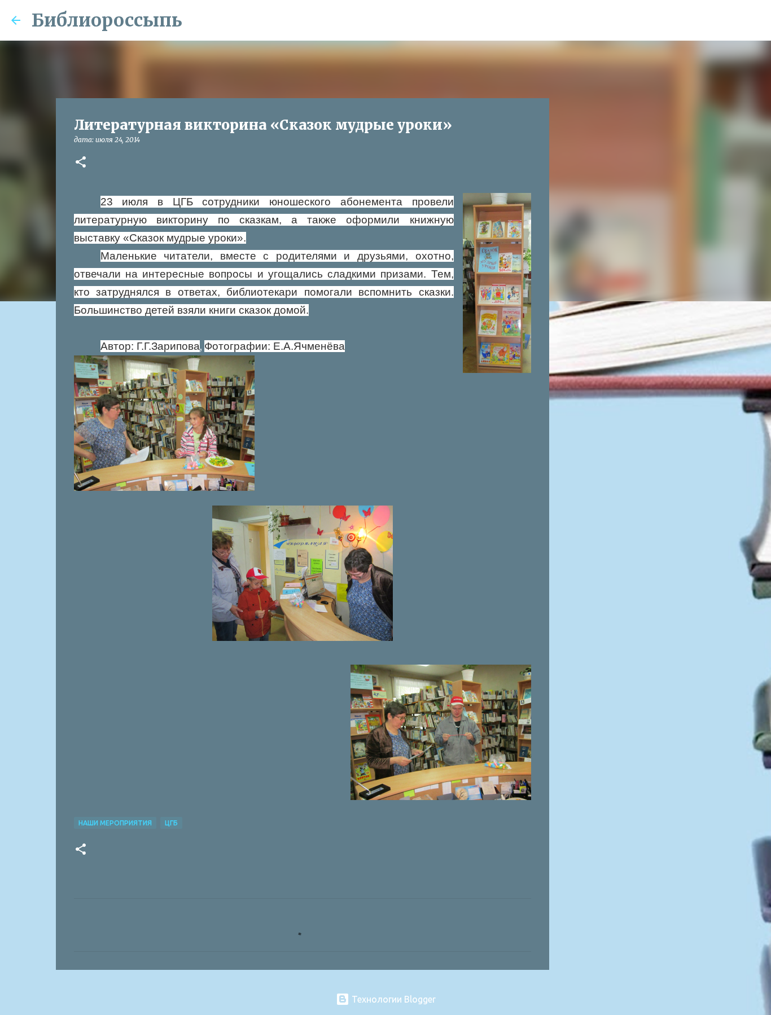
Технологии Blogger (392, 999)
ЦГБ (171, 823)
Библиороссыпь (107, 20)
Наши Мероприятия (115, 823)
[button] (80, 162)
